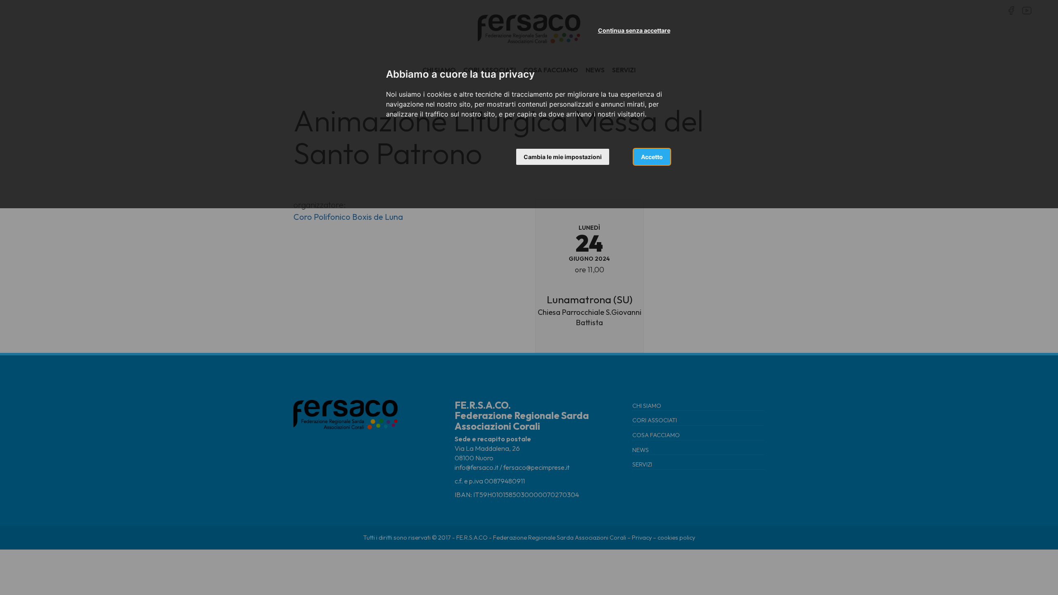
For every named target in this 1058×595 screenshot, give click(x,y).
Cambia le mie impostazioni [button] (563, 156)
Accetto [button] (652, 156)
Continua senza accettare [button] (634, 30)
